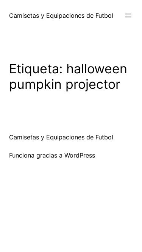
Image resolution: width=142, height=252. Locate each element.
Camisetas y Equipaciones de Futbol (61, 15)
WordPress (79, 155)
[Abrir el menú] (128, 15)
